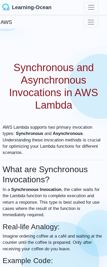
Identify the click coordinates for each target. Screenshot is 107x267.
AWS (6, 22)
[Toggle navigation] (91, 7)
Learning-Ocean (31, 7)
